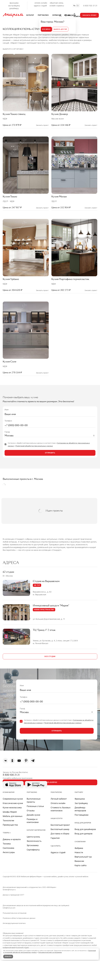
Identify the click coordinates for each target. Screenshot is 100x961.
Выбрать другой (60, 29)
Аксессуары (9, 852)
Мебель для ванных (12, 816)
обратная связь (56, 3)
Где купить (56, 846)
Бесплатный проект (60, 825)
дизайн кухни (63, 877)
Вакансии (79, 861)
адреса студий (40, 5)
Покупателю (56, 792)
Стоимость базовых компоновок (60, 809)
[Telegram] (33, 760)
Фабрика (79, 848)
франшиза (14, 3)
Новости (79, 852)
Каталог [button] (30, 15)
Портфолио (32, 792)
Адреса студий (58, 852)
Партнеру (79, 792)
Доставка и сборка (60, 833)
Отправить (50, 453)
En (78, 6)
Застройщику (81, 803)
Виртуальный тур (83, 857)
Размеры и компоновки (33, 820)
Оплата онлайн (58, 803)
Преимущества (10, 825)
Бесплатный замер (60, 829)
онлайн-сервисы (56, 5)
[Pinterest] (26, 760)
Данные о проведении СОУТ (13, 895)
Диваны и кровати (12, 839)
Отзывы (31, 810)
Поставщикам (81, 815)
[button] (70, 15)
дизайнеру (14, 8)
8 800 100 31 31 (90, 5)
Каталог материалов (36, 830)
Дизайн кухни (33, 815)
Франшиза (80, 799)
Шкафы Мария (10, 812)
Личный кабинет (59, 799)
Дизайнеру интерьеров (80, 809)
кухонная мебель (50, 877)
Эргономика (33, 845)
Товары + (7, 833)
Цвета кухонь (33, 836)
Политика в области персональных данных (19, 918)
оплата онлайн (41, 3)
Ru (74, 6)
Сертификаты (33, 849)
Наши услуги (56, 818)
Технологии (8, 820)
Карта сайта (80, 865)
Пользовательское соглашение (14, 913)
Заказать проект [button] (89, 15)
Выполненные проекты (33, 800)
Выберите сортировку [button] (13, 49)
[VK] (5, 760)
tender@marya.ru (9, 890)
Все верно (46, 29)
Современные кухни (13, 799)
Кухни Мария (8, 792)
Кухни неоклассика (12, 807)
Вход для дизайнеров (85, 829)
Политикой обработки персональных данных (34, 446)
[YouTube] (19, 760)
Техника (7, 843)
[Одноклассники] (12, 760)
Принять (8, 956)
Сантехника (8, 848)
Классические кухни (13, 803)
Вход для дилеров (83, 823)
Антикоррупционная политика (14, 923)
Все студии (50, 656)
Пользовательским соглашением (50, 952)
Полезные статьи (35, 806)
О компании (80, 842)
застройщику (14, 5)
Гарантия (55, 838)
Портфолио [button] (43, 15)
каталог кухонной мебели (78, 877)
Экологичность (34, 841)
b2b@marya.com (9, 908)
